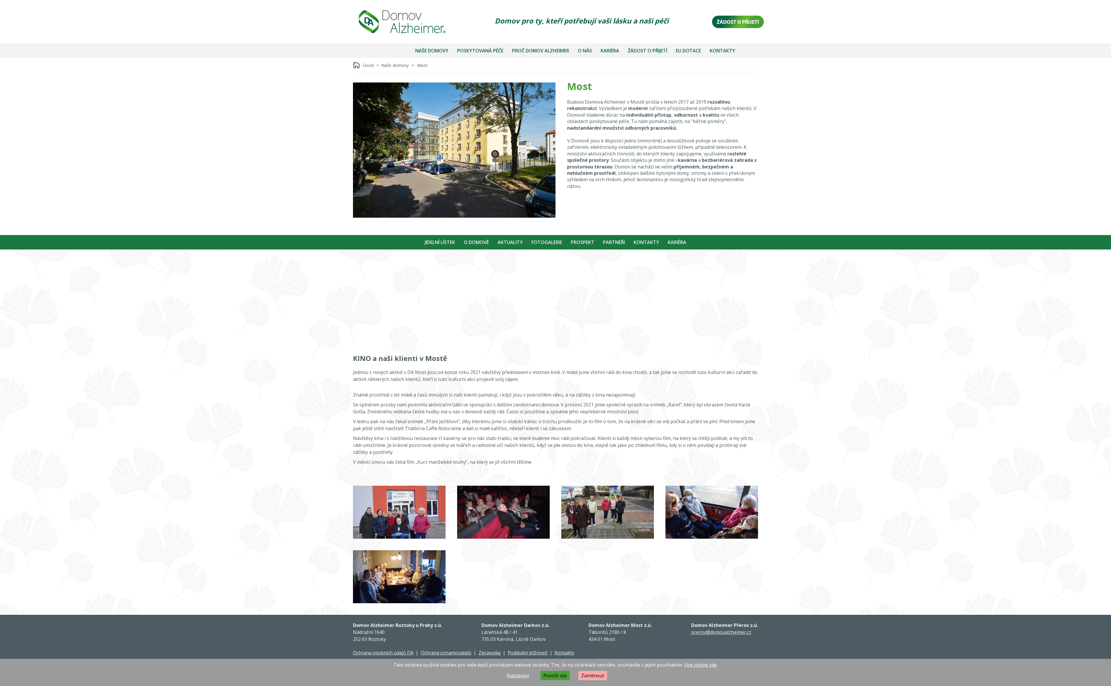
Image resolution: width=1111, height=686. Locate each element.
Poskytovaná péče (480, 50)
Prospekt (582, 242)
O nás (585, 50)
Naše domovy (431, 50)
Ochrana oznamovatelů (446, 653)
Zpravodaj (490, 653)
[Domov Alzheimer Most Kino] (399, 512)
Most (422, 65)
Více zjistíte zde (700, 665)
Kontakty (722, 50)
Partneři (614, 242)
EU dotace (688, 50)
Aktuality (510, 242)
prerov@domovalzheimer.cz (721, 632)
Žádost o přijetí (647, 50)
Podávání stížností (527, 653)
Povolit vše (555, 675)
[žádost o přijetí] (738, 22)
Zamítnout (592, 675)
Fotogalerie (546, 242)
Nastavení (518, 675)
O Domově (476, 242)
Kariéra (610, 50)
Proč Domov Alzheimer (540, 50)
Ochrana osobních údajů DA (383, 653)
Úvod (368, 65)
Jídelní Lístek (440, 242)
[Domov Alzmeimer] (402, 21)
